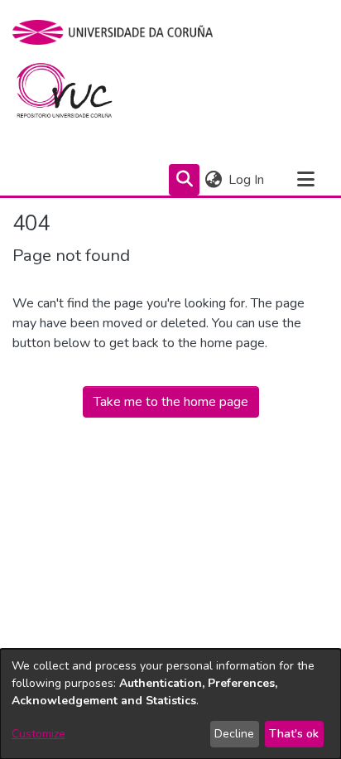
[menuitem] (213, 180)
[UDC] (117, 32)
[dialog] (170, 704)
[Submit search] (184, 180)
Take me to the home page (171, 402)
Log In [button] (247, 180)
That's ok (294, 734)
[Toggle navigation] (305, 180)
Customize (38, 734)
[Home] (74, 94)
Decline (234, 734)
